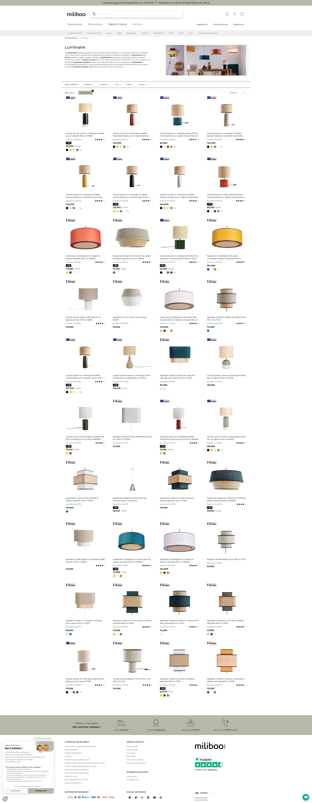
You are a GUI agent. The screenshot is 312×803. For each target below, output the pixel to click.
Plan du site (131, 756)
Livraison (68, 756)
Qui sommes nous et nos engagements (80, 746)
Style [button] (129, 84)
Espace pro (238, 24)
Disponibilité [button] (71, 84)
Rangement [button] (131, 33)
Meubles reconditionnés (207, 33)
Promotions (95, 24)
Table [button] (119, 33)
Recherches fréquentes (136, 763)
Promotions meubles (135, 760)
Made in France (117, 24)
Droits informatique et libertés (77, 770)
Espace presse (132, 750)
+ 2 (175, 147)
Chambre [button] (144, 33)
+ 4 (80, 150)
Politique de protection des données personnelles (85, 763)
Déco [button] (191, 33)
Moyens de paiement (73, 753)
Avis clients (131, 753)
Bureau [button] (109, 33)
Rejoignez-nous (71, 776)
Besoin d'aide (132, 746)
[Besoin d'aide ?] (305, 797)
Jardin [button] (181, 33)
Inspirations (201, 24)
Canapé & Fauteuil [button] (74, 33)
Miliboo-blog (132, 776)
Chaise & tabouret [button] (94, 33)
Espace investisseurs (73, 783)
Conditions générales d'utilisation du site (80, 766)
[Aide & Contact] (227, 14)
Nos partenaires (133, 780)
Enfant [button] (171, 33)
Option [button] (142, 84)
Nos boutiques (220, 24)
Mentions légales (71, 750)
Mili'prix (137, 24)
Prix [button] (117, 84)
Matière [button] (88, 84)
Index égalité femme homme (76, 780)
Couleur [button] (103, 84)
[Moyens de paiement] (94, 797)
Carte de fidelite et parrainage (77, 773)
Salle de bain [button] (158, 33)
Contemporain (85, 93)
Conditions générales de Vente (77, 760)
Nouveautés (75, 24)
